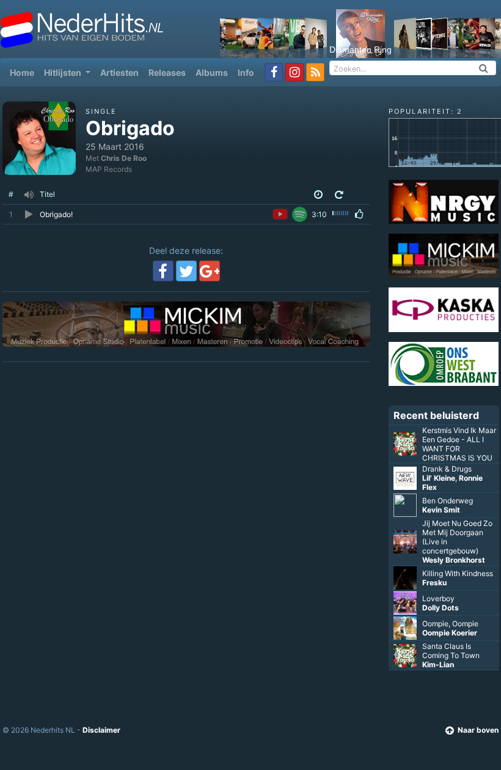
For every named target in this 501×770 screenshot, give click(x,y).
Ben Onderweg (447, 500)
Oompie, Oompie (450, 623)
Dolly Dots (440, 607)
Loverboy (438, 598)
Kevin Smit (441, 509)
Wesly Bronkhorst (453, 560)
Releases (167, 72)
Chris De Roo (124, 158)
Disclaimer (101, 730)
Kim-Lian (438, 664)
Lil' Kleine (438, 478)
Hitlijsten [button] (63, 72)
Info (246, 72)
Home (24, 72)
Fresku (434, 582)
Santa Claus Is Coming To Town (451, 651)
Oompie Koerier (449, 632)
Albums (212, 72)
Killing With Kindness (457, 573)
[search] (484, 68)
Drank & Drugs (447, 468)
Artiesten (119, 72)
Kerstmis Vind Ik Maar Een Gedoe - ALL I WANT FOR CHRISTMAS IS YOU (459, 444)
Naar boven (478, 730)
